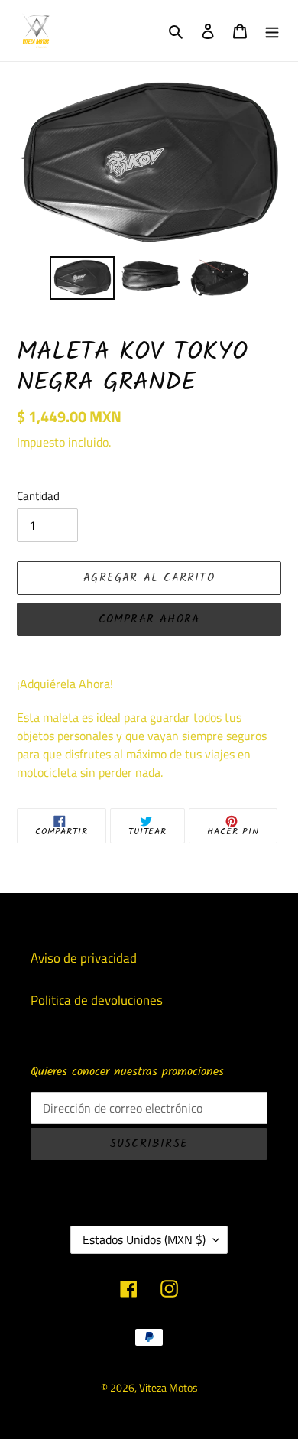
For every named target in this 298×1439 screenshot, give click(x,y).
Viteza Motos (168, 1387)
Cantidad (38, 496)
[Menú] (272, 30)
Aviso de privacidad (84, 958)
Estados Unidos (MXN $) (144, 1239)
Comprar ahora (149, 619)
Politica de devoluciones (97, 1000)
